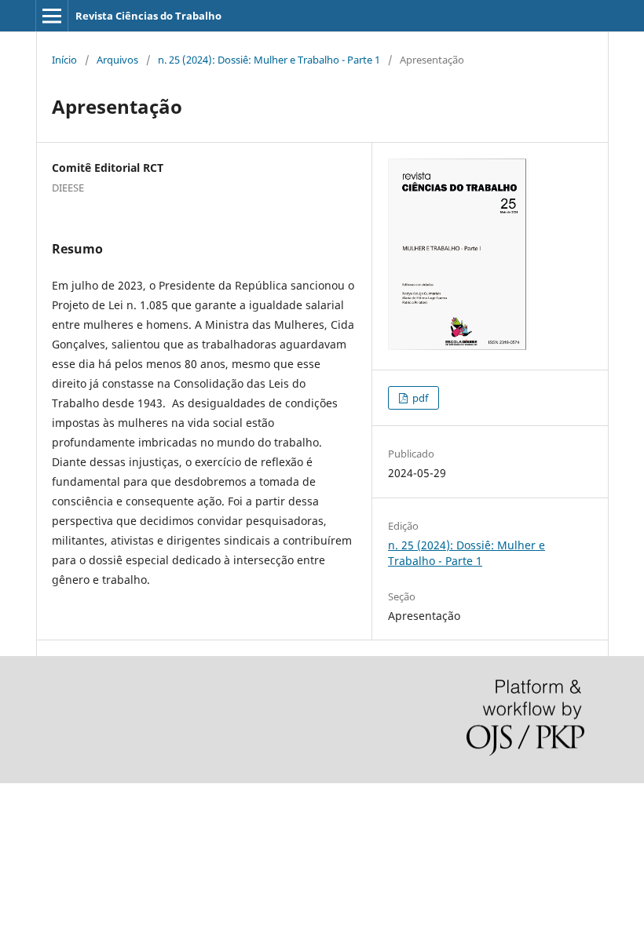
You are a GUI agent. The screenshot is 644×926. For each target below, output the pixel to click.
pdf (419, 398)
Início (64, 60)
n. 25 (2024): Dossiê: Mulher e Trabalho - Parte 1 (269, 60)
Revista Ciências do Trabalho (148, 16)
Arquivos (117, 60)
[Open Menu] (52, 15)
